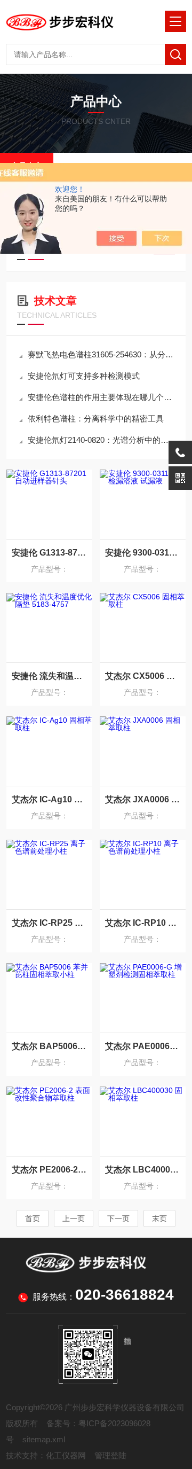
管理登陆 (110, 1455)
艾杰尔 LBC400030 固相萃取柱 (142, 1169)
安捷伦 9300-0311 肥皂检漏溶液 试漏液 (142, 552)
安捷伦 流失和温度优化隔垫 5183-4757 (49, 676)
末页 (159, 1218)
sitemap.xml (43, 1439)
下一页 (118, 1218)
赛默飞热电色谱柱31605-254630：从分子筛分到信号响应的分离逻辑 (101, 354)
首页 (32, 1218)
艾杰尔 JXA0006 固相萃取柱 (142, 799)
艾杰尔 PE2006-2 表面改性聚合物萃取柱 (49, 1169)
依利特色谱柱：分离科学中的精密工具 (96, 418)
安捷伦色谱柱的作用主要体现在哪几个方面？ (101, 397)
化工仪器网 (66, 1455)
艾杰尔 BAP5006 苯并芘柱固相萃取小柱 (49, 1046)
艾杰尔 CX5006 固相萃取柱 (142, 676)
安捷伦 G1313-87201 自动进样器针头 (49, 552)
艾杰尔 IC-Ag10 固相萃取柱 (49, 799)
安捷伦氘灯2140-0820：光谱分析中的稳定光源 (101, 439)
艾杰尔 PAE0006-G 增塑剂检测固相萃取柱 (142, 1046)
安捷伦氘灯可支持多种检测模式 (84, 375)
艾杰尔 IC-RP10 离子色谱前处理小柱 (142, 922)
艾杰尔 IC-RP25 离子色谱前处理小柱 (49, 922)
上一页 (73, 1218)
